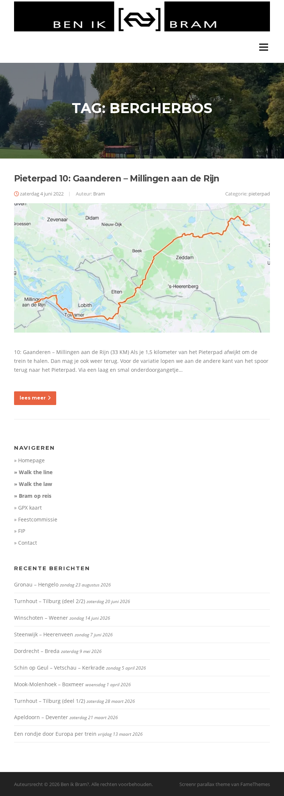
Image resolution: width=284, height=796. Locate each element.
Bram (99, 193)
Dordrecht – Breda (37, 650)
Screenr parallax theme (204, 784)
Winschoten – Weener (41, 617)
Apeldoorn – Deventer (41, 717)
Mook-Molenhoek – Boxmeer (49, 684)
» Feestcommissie (35, 519)
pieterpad (259, 193)
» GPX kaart (28, 507)
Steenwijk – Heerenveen (43, 634)
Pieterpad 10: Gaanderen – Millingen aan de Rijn (116, 178)
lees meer (33, 398)
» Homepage (29, 460)
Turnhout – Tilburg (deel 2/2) (49, 601)
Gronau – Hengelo (36, 584)
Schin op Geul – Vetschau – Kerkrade (59, 667)
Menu (263, 47)
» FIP (19, 530)
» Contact (25, 542)
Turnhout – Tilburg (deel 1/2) (49, 700)
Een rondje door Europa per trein (55, 733)
